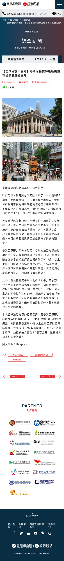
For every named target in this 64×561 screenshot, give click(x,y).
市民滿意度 (18, 354)
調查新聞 (14, 20)
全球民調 (26, 20)
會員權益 (22, 525)
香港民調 (17, 360)
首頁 (4, 20)
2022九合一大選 (45, 59)
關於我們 (11, 525)
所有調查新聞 (16, 59)
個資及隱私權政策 (37, 525)
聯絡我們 (52, 525)
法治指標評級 (41, 354)
